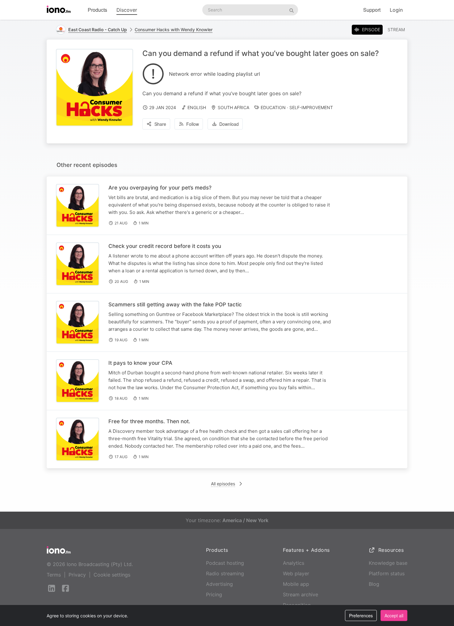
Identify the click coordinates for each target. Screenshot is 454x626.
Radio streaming (225, 573)
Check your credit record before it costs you (164, 246)
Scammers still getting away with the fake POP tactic (175, 304)
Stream (396, 29)
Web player (296, 573)
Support (371, 9)
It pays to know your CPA (140, 363)
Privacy (77, 575)
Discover (126, 10)
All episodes (223, 483)
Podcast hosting (225, 563)
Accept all (394, 615)
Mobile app (296, 584)
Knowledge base (388, 563)
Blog (374, 584)
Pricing (214, 594)
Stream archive (300, 594)
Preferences (361, 615)
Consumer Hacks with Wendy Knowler (173, 29)
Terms (54, 575)
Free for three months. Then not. (149, 421)
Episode (371, 29)
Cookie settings (112, 575)
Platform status (387, 573)
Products (97, 9)
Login (396, 10)
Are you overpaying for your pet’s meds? (160, 188)
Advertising (219, 584)
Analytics (293, 563)
